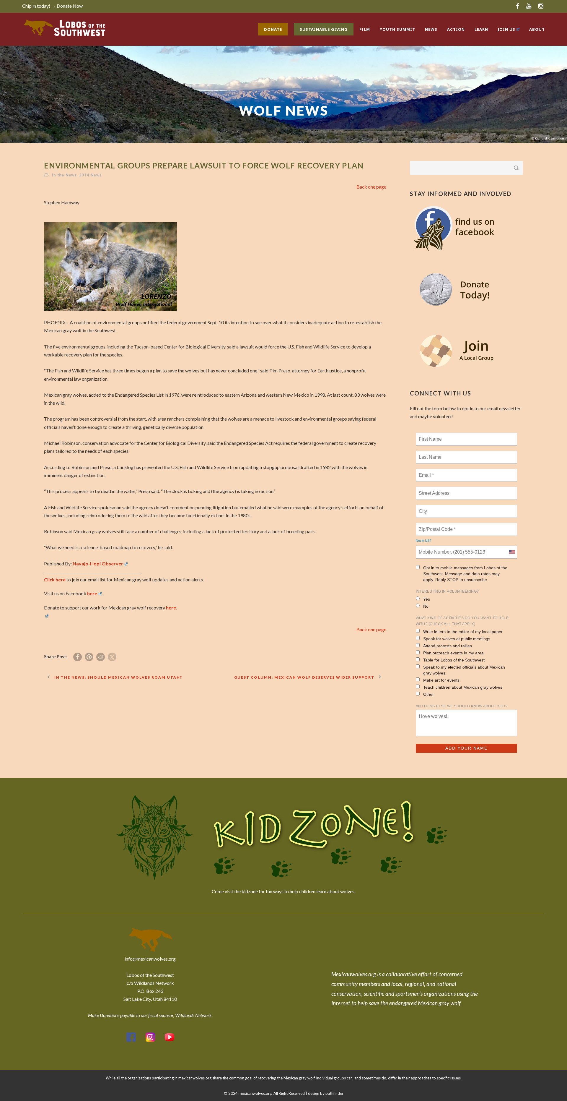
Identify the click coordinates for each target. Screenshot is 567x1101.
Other (428, 694)
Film (364, 29)
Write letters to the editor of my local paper (463, 631)
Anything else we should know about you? (462, 706)
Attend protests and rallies (447, 645)
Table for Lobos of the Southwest (454, 660)
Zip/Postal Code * (436, 526)
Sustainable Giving (324, 29)
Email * (425, 472)
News (431, 29)
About (537, 29)
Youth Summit (397, 29)
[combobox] (512, 552)
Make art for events (441, 680)
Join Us (506, 29)
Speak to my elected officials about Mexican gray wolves (464, 670)
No (425, 606)
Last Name (429, 453)
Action (456, 29)
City (423, 508)
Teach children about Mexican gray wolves (462, 687)
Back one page (371, 186)
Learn (481, 29)
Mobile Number (433, 548)
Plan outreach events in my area (453, 653)
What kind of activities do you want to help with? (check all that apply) (462, 621)
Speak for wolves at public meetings (456, 638)
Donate (273, 29)
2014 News (90, 175)
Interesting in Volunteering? (447, 591)
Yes (426, 599)
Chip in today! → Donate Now (52, 6)
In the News (64, 175)
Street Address (434, 490)
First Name (429, 435)
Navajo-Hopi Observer (98, 563)
